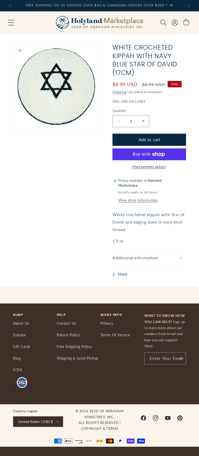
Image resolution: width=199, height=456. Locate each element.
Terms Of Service (115, 335)
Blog (16, 358)
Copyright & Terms (99, 429)
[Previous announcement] (10, 5)
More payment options (149, 167)
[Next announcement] (189, 5)
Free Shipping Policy (74, 346)
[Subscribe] (180, 358)
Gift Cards (22, 346)
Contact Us (66, 323)
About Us (21, 323)
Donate (19, 335)
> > (22, 387)
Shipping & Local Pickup (77, 358)
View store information (138, 200)
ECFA (17, 370)
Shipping (119, 92)
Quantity (119, 111)
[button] (11, 22)
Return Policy (68, 335)
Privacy (107, 323)
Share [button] (122, 274)
